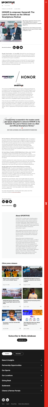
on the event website (16, 192)
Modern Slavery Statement (23, 403)
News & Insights (8, 360)
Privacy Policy (13, 403)
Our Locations (7, 375)
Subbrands (6, 386)
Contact (7, 353)
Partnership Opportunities (11, 365)
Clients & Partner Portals (11, 391)
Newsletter (18, 353)
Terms (3, 403)
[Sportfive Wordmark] (8, 3)
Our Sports (6, 370)
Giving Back (6, 380)
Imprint (7, 403)
